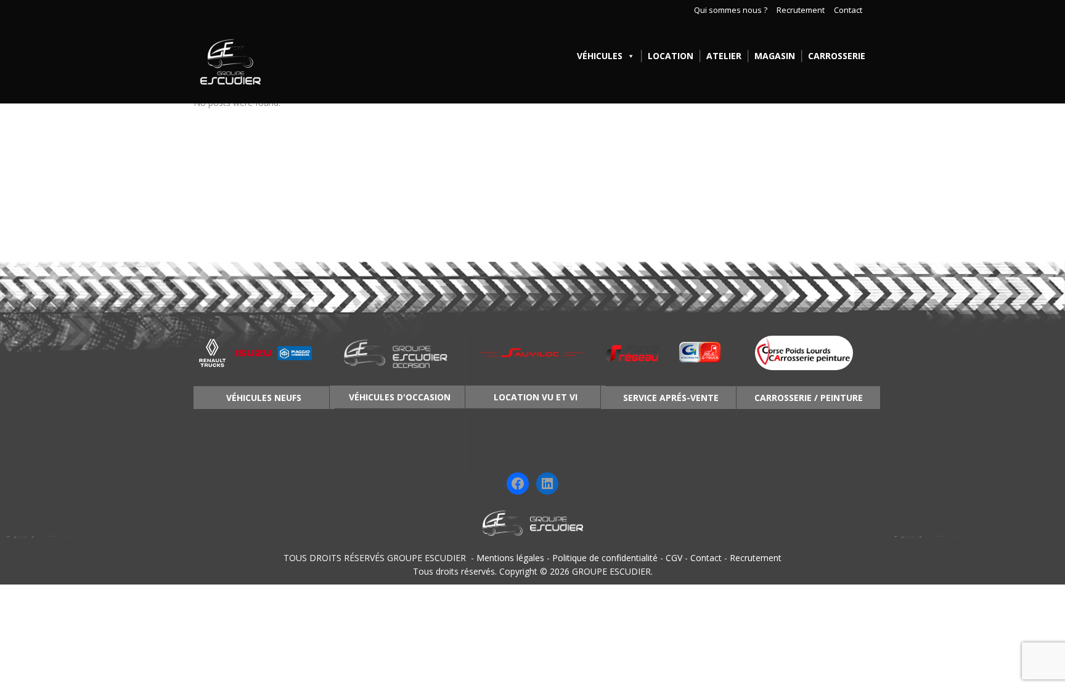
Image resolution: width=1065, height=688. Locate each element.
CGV (674, 558)
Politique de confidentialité (605, 558)
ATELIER (723, 56)
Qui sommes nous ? (730, 10)
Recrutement (801, 10)
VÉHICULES (599, 56)
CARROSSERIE (836, 56)
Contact (848, 10)
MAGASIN (774, 56)
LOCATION (670, 56)
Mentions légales (510, 558)
